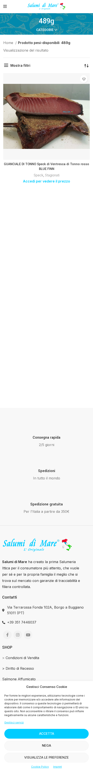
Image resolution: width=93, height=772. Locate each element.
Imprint (57, 766)
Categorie (44, 29)
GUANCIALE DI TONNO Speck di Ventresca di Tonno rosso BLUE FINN (46, 166)
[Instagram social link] (17, 634)
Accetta (46, 733)
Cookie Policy (40, 766)
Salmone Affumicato (19, 679)
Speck (38, 175)
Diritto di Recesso (20, 668)
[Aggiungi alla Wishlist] (84, 79)
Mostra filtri (20, 65)
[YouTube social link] (28, 634)
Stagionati (52, 175)
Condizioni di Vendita (22, 658)
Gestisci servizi (14, 722)
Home (8, 43)
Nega (46, 745)
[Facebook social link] (7, 634)
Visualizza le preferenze (46, 757)
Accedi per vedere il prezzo (46, 181)
